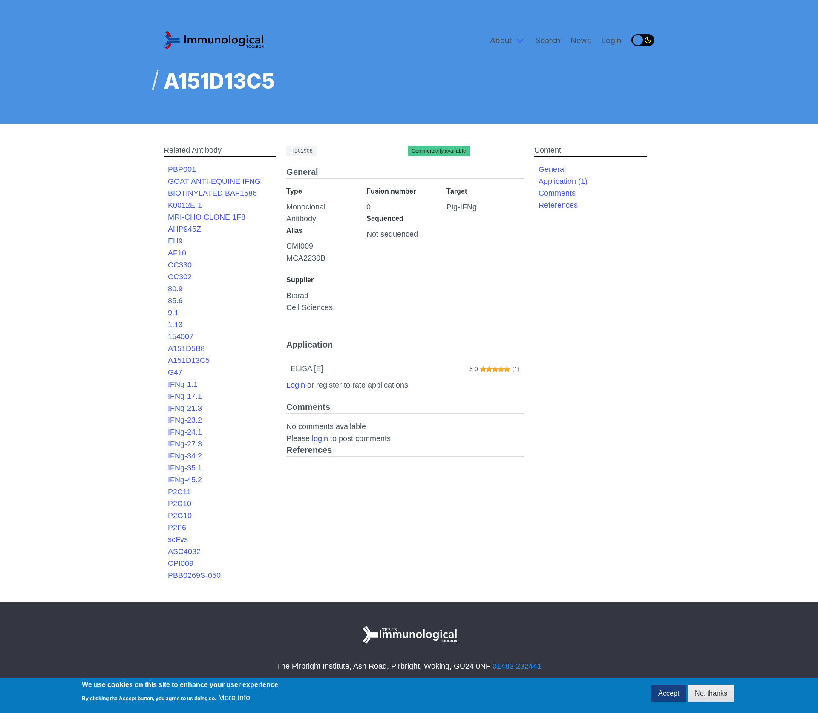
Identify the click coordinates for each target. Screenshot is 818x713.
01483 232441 (517, 666)
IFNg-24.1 (185, 432)
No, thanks (711, 693)
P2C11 (179, 491)
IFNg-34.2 (185, 456)
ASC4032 (184, 551)
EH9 (175, 241)
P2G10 (180, 515)
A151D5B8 (186, 348)
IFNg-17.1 (185, 396)
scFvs (178, 539)
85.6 (175, 300)
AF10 (177, 253)
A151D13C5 (189, 360)
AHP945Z (184, 229)
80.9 (175, 288)
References (558, 205)
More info (234, 697)
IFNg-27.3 (185, 444)
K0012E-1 (185, 205)
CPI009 (180, 563)
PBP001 (182, 169)
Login (611, 40)
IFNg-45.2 (185, 479)
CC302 (180, 276)
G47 (175, 372)
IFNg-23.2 (185, 420)
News (580, 40)
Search (548, 40)
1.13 (175, 324)
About (501, 40)
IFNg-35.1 (185, 468)
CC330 (180, 265)
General (552, 169)
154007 (180, 336)
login (320, 438)
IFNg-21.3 (185, 408)
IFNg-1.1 (183, 384)
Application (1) (563, 181)
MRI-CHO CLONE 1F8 (206, 217)
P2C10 (179, 503)
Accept (668, 693)
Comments (557, 193)
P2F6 (177, 527)
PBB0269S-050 (194, 575)
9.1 (173, 312)
